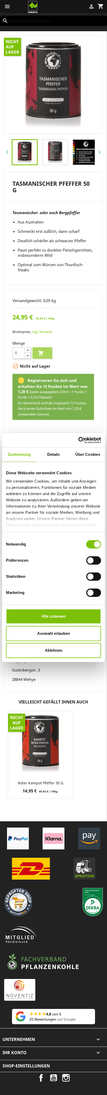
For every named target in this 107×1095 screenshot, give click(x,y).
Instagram (66, 1078)
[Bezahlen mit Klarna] (53, 838)
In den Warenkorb (41, 353)
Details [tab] (53, 454)
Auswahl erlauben (53, 633)
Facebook (41, 1078)
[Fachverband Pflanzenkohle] (43, 962)
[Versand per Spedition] (84, 869)
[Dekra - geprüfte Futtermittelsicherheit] (92, 902)
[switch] (93, 560)
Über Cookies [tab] (87, 454)
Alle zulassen (54, 616)
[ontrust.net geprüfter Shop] (18, 902)
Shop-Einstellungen (26, 1066)
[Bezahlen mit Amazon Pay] (89, 838)
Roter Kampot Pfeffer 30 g (40, 782)
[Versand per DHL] (31, 869)
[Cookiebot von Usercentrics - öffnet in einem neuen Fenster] (78, 440)
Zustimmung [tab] (19, 454)
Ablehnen (53, 650)
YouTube (53, 1078)
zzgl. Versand (42, 331)
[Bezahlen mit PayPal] (18, 838)
